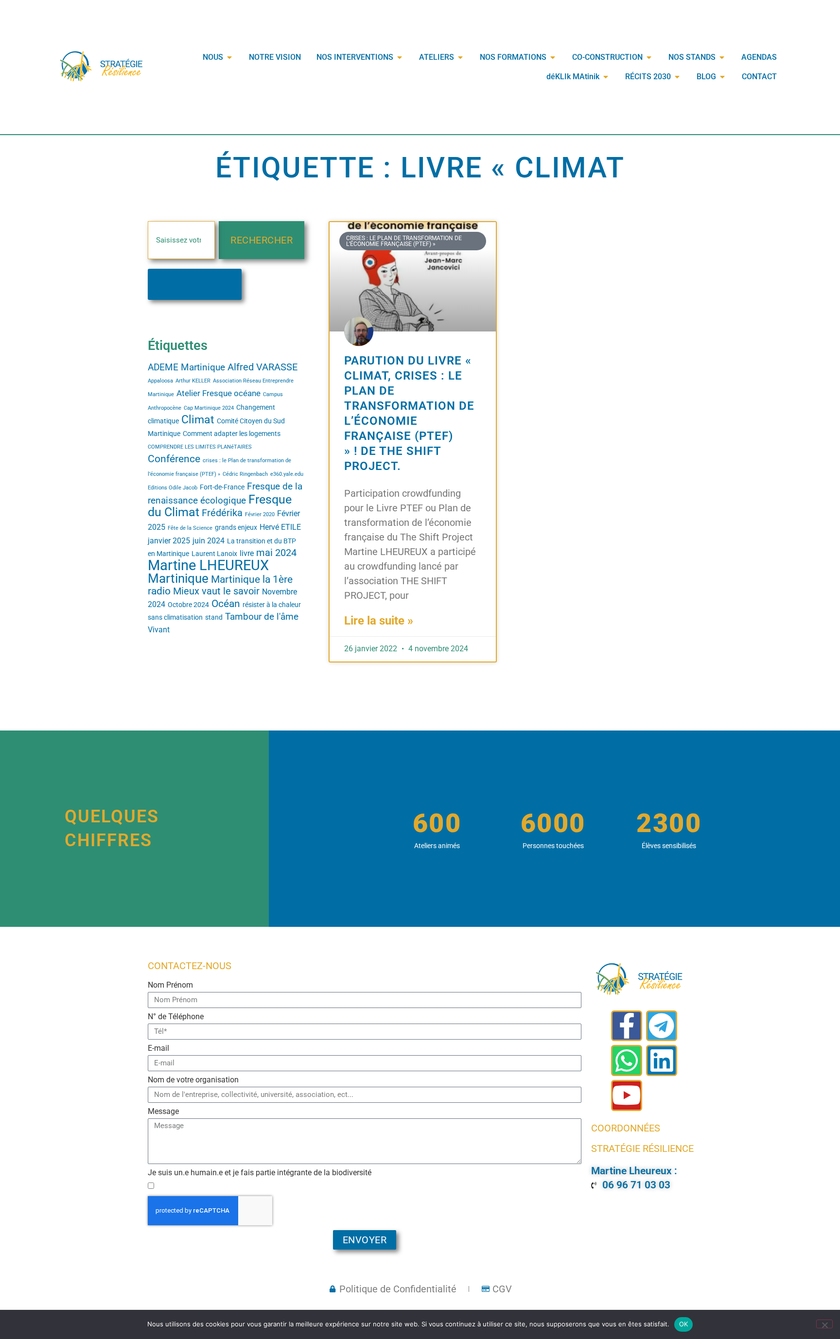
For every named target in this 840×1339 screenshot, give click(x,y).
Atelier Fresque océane (218, 393)
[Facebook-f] (626, 1026)
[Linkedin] (661, 1060)
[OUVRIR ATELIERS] (460, 57)
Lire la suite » (378, 620)
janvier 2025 (169, 541)
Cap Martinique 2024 (209, 408)
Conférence (174, 458)
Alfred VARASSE (263, 367)
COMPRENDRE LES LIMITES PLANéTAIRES (200, 447)
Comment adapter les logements (231, 433)
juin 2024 (208, 541)
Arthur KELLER (192, 381)
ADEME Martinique (186, 367)
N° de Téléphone (176, 1017)
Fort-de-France (222, 487)
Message (163, 1112)
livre (247, 553)
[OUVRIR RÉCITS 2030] (677, 77)
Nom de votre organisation (193, 1080)
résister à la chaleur (272, 605)
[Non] (824, 1324)
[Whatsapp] (626, 1060)
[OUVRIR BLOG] (722, 77)
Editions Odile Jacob (172, 488)
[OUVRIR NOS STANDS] (722, 57)
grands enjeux (236, 527)
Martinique (178, 578)
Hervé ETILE (280, 527)
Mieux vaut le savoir (216, 591)
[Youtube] (626, 1095)
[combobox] (181, 240)
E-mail (158, 1048)
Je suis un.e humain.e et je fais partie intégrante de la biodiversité (259, 1173)
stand (214, 617)
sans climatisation (175, 617)
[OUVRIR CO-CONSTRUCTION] (649, 57)
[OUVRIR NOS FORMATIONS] (553, 57)
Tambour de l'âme (261, 616)
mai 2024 (276, 552)
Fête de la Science (190, 528)
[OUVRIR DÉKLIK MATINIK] (606, 77)
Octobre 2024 (188, 605)
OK (683, 1324)
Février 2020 (260, 514)
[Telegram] (661, 1026)
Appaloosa (160, 381)
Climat (197, 419)
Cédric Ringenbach (245, 474)
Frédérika (222, 513)
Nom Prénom (170, 985)
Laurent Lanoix (214, 553)
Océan (225, 603)
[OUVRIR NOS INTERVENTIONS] (399, 57)
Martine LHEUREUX (208, 565)
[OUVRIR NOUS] (229, 57)
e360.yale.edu (286, 474)
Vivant (159, 630)
